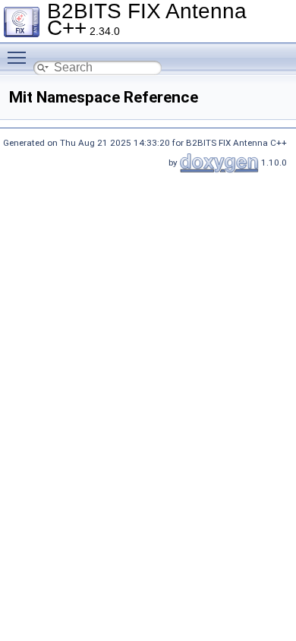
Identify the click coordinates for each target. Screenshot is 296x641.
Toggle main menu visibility (19, 57)
